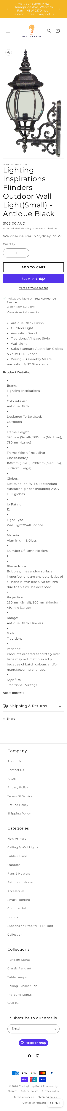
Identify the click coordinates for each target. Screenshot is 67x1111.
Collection (14, 934)
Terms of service (24, 1097)
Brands (12, 917)
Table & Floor (17, 856)
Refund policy (29, 1091)
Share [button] (11, 718)
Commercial (16, 908)
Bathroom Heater (20, 882)
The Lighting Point (30, 1086)
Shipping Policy (19, 813)
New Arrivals (16, 838)
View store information (24, 312)
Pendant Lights (19, 959)
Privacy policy (50, 1091)
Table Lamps (17, 977)
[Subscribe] (55, 1028)
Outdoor (13, 865)
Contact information (35, 1103)
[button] (8, 31)
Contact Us (15, 770)
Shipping (26, 228)
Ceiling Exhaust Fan (22, 986)
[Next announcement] (60, 9)
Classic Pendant (19, 968)
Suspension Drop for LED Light (30, 926)
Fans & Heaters (18, 873)
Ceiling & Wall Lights (22, 847)
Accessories (16, 891)
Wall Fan (14, 1003)
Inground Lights (19, 994)
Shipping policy (47, 1097)
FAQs (11, 778)
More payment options (33, 287)
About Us (14, 761)
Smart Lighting (18, 900)
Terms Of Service (20, 796)
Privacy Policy (17, 787)
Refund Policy (17, 805)
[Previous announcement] (7, 9)
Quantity (9, 244)
